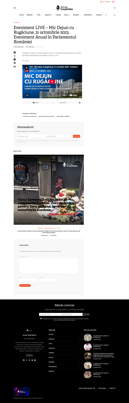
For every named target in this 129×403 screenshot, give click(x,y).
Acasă (21, 15)
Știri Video (102, 388)
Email (41, 277)
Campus (58, 15)
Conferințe (88, 15)
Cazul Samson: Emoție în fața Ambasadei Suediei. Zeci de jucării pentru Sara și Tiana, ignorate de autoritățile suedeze (48, 232)
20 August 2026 (97, 348)
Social (58, 228)
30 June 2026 (53, 235)
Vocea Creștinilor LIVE (87, 388)
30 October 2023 (29, 46)
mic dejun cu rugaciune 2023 (47, 116)
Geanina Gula (44, 235)
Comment (21, 256)
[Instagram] (106, 1)
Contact (112, 388)
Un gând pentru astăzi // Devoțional (101, 336)
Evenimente (17, 22)
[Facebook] (101, 1)
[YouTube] (32, 360)
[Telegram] (35, 360)
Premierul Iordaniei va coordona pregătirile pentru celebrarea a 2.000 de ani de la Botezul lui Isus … (104, 355)
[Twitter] (103, 1)
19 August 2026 (97, 358)
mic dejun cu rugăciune (30, 116)
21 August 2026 (97, 339)
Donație (99, 15)
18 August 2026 (97, 376)
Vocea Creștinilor (19, 46)
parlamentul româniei (63, 116)
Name (20, 277)
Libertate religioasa (50, 228)
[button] (114, 15)
